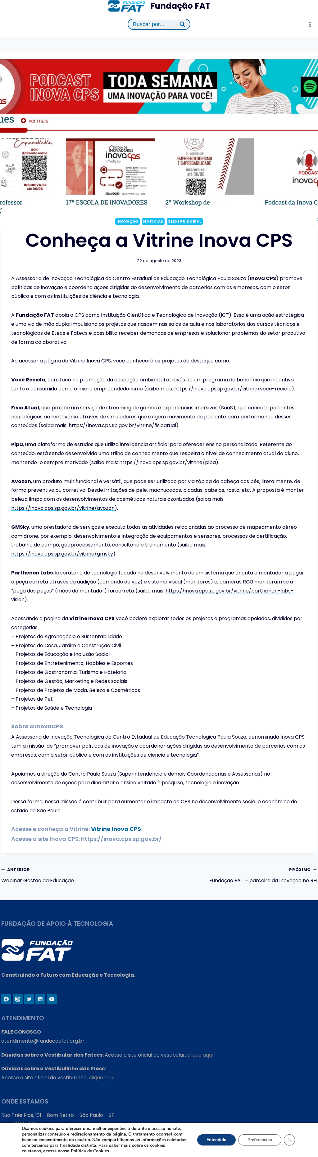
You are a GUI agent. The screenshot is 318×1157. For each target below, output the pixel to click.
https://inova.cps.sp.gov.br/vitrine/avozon (63, 508)
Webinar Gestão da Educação (37, 875)
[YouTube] (52, 999)
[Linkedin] (40, 999)
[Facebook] (6, 999)
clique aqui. (200, 1054)
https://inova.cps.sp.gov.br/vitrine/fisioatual (122, 425)
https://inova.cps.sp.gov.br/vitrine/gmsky (62, 553)
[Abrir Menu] (310, 24)
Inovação (127, 221)
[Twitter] (29, 999)
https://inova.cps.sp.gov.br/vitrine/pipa (167, 462)
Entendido (216, 1140)
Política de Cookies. (90, 1151)
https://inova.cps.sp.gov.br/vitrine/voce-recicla (233, 388)
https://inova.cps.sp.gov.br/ (121, 839)
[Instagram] (18, 999)
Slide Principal (184, 221)
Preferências (260, 1140)
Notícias (153, 221)
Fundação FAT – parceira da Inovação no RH (263, 875)
